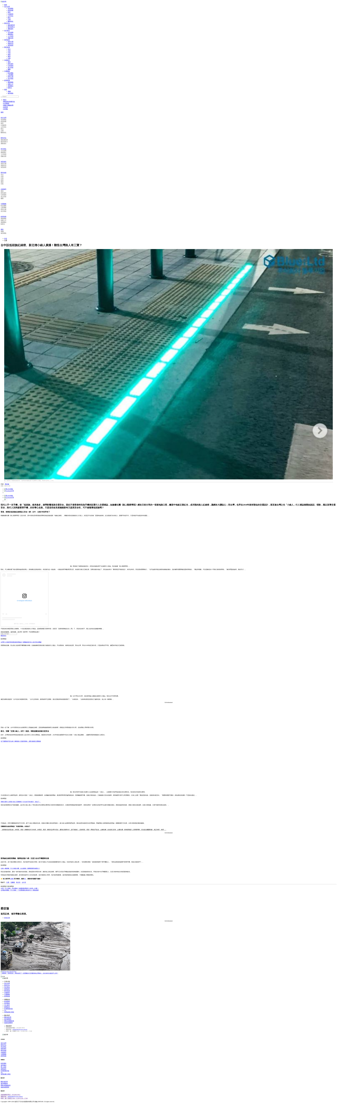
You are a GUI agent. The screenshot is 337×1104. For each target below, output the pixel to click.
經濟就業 (10, 10)
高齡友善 (10, 38)
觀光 (9, 17)
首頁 (5, 238)
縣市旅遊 (7, 47)
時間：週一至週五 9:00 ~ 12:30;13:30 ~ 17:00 (14, 1098)
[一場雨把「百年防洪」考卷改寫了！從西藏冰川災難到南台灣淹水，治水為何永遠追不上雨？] (168, 946)
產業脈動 (10, 82)
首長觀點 (10, 8)
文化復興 (10, 32)
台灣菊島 (6, 103)
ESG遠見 (7, 1005)
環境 (9, 62)
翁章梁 (5, 107)
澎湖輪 (5, 109)
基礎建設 (10, 86)
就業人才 (10, 84)
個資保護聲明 (8, 1022)
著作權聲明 (7, 1019)
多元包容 (10, 67)
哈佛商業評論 (8, 1008)
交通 (9, 19)
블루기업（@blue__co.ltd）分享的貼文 (24, 623)
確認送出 (3, 635)
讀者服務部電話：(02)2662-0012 (10, 1094)
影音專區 (7, 1001)
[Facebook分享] (9, 491)
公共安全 (10, 16)
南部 (9, 54)
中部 (9, 52)
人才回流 (10, 36)
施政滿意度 (11, 25)
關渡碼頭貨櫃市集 (9, 101)
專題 (5, 89)
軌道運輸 (10, 73)
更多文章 (7, 918)
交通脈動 (7, 71)
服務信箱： (4, 1096)
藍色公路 (10, 76)
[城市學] (3, 1)
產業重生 (10, 34)
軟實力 (10, 87)
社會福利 (10, 65)
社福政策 (10, 14)
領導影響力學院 (9, 1012)
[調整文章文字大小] (5, 501)
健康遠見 (7, 1007)
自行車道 (10, 78)
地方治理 (7, 6)
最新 (5, 5)
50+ (5, 1010)
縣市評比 (7, 23)
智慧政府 (10, 45)
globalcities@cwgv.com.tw (20, 1029)
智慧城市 (7, 40)
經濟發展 (7, 80)
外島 (9, 58)
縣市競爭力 (11, 27)
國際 (9, 69)
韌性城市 (10, 64)
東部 (9, 56)
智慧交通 (10, 41)
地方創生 (7, 30)
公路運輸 (10, 75)
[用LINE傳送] (8, 489)
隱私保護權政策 (9, 1021)
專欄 (9, 91)
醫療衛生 (10, 21)
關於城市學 (7, 1017)
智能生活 (10, 43)
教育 (9, 12)
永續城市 (7, 60)
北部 (9, 51)
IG (25, 878)
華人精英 (3, 1067)
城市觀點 (10, 93)
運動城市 (10, 28)
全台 (9, 49)
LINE (12, 878)
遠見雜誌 (7, 1003)
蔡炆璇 (7, 484)
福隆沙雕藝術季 (8, 105)
